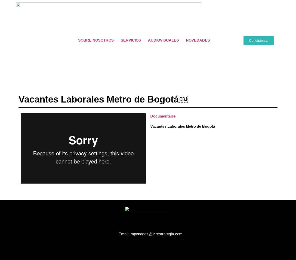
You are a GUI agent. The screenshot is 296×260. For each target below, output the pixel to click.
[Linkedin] (160, 247)
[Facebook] (135, 247)
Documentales (163, 116)
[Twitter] (148, 247)
